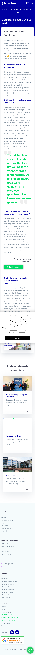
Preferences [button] (22, 332)
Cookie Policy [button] (13, 330)
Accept (17, 338)
